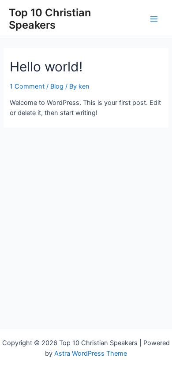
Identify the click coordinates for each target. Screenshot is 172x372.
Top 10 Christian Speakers (50, 18)
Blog (57, 86)
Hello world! (46, 66)
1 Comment (27, 86)
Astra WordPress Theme (90, 353)
